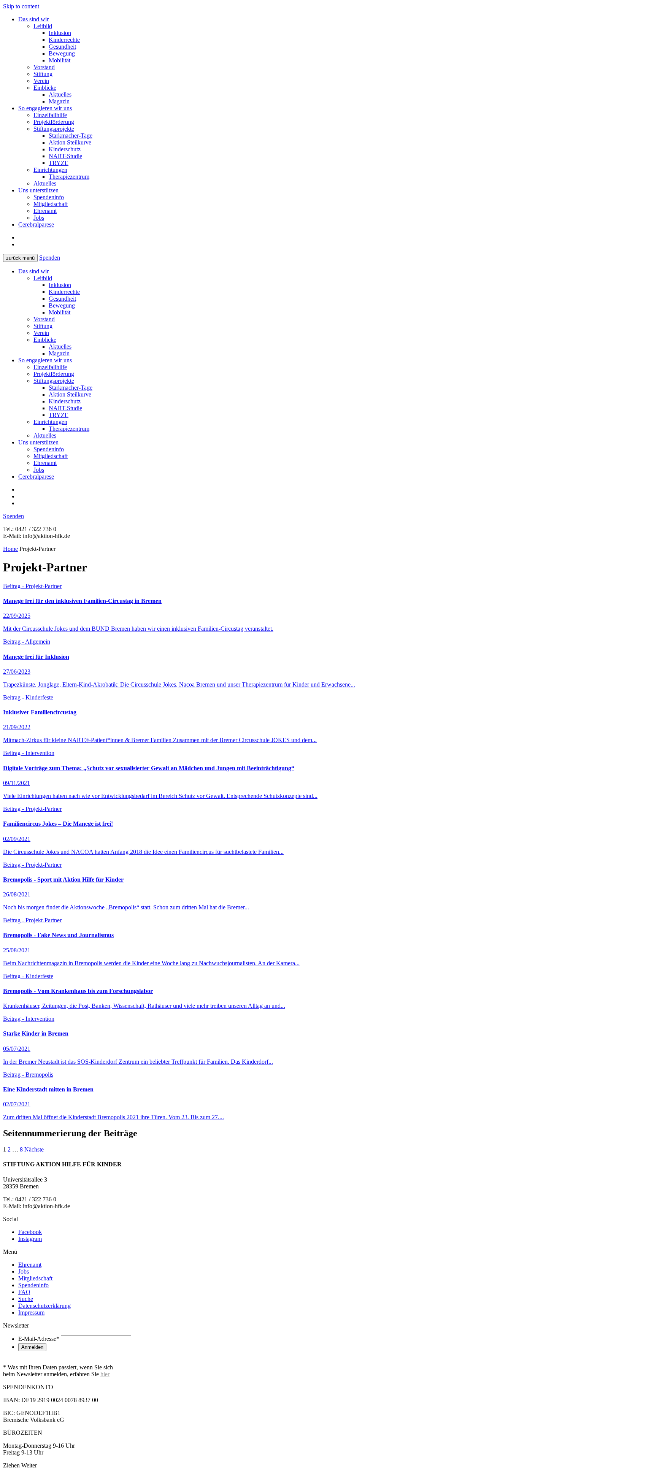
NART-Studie (65, 156)
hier (105, 1374)
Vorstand (44, 67)
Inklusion (60, 33)
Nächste (34, 1149)
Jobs (38, 217)
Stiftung (42, 74)
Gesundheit (62, 46)
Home (10, 549)
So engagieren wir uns (45, 108)
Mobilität (59, 60)
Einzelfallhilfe (50, 115)
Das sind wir (33, 19)
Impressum (31, 1312)
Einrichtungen (50, 170)
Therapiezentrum (69, 176)
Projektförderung (53, 122)
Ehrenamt (45, 211)
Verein (41, 81)
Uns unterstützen (38, 190)
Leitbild (42, 26)
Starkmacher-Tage (70, 135)
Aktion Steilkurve (70, 142)
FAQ (24, 1292)
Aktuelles (60, 94)
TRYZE (58, 163)
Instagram (30, 1239)
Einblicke (44, 87)
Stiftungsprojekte (53, 128)
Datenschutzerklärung (44, 1305)
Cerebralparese (36, 224)
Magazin (59, 101)
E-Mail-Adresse (38, 1339)
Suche (25, 1299)
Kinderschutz (65, 149)
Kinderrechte (64, 39)
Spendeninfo (48, 197)
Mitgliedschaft (50, 204)
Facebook (30, 1232)
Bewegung (62, 53)
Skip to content (21, 6)
